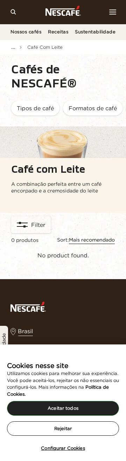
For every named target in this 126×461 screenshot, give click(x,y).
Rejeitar (63, 429)
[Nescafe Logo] (63, 12)
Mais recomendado (92, 240)
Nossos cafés (25, 32)
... (13, 47)
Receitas (58, 32)
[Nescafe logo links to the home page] (28, 306)
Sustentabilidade (95, 32)
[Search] (13, 12)
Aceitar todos (63, 408)
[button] (35, 109)
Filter (38, 224)
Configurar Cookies (63, 448)
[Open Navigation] (113, 12)
